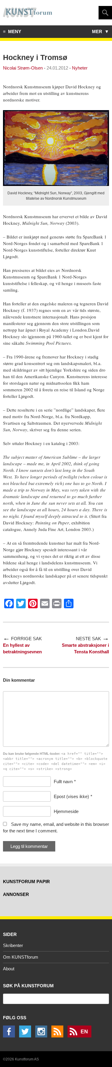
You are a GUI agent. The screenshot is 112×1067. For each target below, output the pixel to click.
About (8, 968)
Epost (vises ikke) (71, 796)
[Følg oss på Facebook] (10, 1035)
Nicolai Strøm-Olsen (23, 67)
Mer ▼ (100, 31)
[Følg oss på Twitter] (26, 1035)
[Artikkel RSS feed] (58, 1035)
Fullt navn (63, 781)
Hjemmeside (66, 811)
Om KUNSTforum (20, 957)
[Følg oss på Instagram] (42, 1035)
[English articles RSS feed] (80, 1035)
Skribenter (13, 945)
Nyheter (80, 67)
